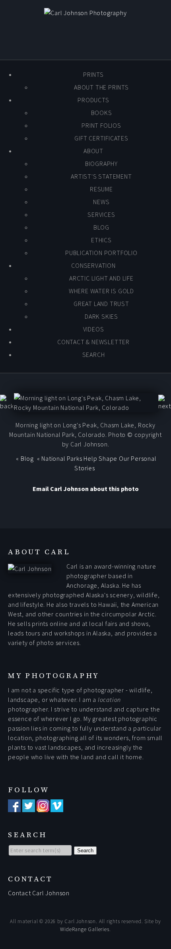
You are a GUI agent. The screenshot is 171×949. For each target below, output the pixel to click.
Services (101, 214)
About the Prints (101, 87)
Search (93, 355)
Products (93, 100)
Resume (101, 189)
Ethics (101, 240)
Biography (101, 164)
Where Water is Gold (101, 291)
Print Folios (101, 125)
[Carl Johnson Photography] (85, 13)
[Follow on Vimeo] (57, 807)
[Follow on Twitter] (28, 807)
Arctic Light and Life (101, 278)
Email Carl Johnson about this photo (86, 489)
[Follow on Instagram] (43, 807)
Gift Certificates (101, 138)
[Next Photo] (164, 406)
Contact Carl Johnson (39, 893)
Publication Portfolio (101, 253)
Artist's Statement (101, 176)
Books (101, 113)
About (93, 151)
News (101, 202)
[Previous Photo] (7, 406)
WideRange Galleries (84, 929)
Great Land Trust (101, 304)
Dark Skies (101, 316)
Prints (93, 74)
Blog (101, 227)
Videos (93, 329)
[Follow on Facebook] (14, 807)
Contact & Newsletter (93, 342)
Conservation (93, 265)
